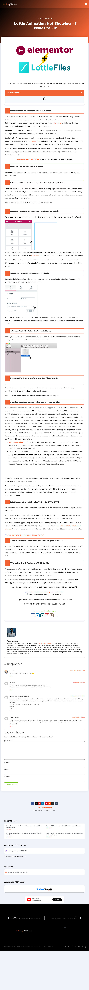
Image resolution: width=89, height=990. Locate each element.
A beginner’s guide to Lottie (28, 159)
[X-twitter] (36, 803)
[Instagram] (52, 803)
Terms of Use (49, 946)
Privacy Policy (23, 946)
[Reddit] (49, 803)
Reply (11, 676)
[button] (85, 4)
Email (6, 769)
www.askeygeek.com (46, 643)
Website (7, 776)
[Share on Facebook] (33, 615)
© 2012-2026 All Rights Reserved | (11, 946)
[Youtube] (39, 803)
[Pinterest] (46, 803)
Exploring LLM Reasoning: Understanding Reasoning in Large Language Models (64, 834)
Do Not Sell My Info (32, 946)
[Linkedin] (42, 803)
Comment (8, 740)
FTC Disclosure (42, 946)
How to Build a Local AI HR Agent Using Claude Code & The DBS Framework (23, 827)
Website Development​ (45, 18)
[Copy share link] (52, 615)
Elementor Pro (37, 256)
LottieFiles (35, 141)
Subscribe (57, 899)
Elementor (57, 123)
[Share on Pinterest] (47, 615)
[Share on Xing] (42, 615)
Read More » (9, 829)
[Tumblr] (56, 803)
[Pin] (44, 592)
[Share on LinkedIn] (38, 615)
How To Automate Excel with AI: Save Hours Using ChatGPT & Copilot (24, 834)
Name (6, 762)
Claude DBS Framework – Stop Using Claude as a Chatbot (63, 826)
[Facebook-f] (32, 803)
